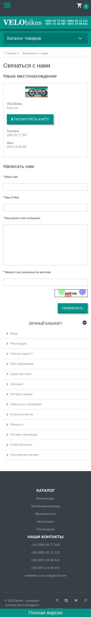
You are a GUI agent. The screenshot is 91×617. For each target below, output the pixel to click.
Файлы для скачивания (26, 404)
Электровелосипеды (45, 506)
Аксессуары (45, 521)
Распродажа (46, 529)
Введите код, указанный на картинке (28, 272)
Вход (13, 333)
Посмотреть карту (31, 119)
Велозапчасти (46, 513)
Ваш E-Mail (12, 197)
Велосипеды (45, 498)
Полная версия (45, 612)
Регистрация (18, 343)
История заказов (21, 394)
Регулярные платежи (24, 454)
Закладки (16, 384)
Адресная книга (20, 374)
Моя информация (22, 363)
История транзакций (23, 434)
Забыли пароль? (21, 353)
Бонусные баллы (21, 414)
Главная (11, 53)
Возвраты (16, 424)
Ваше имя (11, 176)
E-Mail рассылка (21, 444)
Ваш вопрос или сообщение (22, 218)
